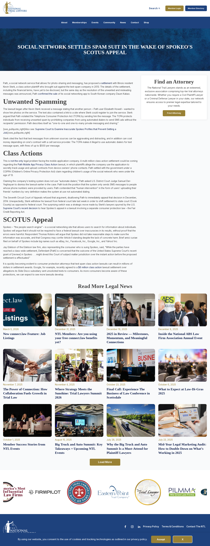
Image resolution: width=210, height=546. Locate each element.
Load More (105, 462)
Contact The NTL (196, 526)
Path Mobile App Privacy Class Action (37, 164)
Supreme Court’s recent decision (20, 208)
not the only (16, 161)
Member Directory (196, 8)
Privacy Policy (151, 526)
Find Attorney (174, 113)
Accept (161, 539)
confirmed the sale (47, 94)
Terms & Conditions (173, 526)
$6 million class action (90, 267)
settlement (106, 83)
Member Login (174, 8)
